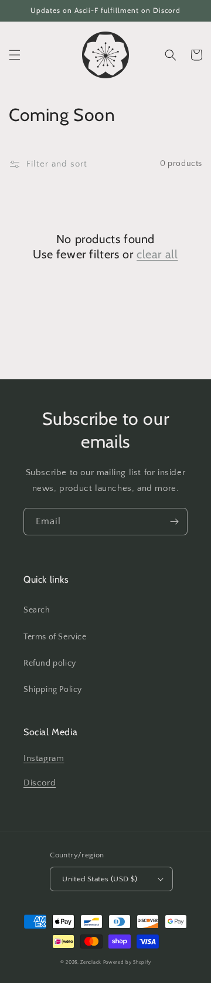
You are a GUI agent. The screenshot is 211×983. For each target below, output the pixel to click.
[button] (15, 55)
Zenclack (90, 962)
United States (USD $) (99, 879)
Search (36, 610)
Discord (39, 783)
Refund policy (49, 663)
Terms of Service (55, 637)
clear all (157, 254)
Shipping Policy (52, 689)
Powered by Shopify (127, 962)
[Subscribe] (174, 521)
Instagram (43, 758)
